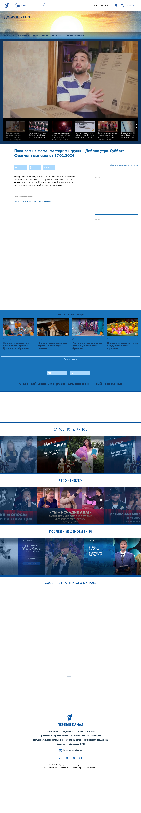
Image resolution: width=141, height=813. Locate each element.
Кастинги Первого (80, 735)
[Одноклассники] (35, 167)
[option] (15, 130)
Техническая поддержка (96, 739)
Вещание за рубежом (72, 750)
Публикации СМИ (76, 743)
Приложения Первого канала (54, 735)
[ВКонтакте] (20, 167)
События (60, 743)
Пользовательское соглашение (48, 739)
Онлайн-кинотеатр (86, 731)
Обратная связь (73, 739)
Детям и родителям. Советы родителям (37, 201)
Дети (17, 201)
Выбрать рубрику (76, 35)
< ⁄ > (46, 167)
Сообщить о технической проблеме (122, 165)
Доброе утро (17, 17)
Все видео (96, 735)
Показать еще (70, 359)
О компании (52, 731)
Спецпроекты (67, 731)
